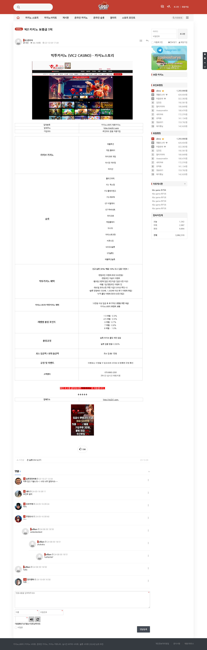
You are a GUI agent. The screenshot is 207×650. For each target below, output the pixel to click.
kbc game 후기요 (159, 190)
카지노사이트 (50, 17)
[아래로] (205, 67)
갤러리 (113, 17)
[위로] (205, 63)
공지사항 (176, 644)
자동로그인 (158, 42)
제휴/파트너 (189, 644)
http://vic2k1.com (111, 128)
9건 (26, 43)
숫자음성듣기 (31, 619)
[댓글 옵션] (148, 480)
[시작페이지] (205, 58)
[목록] (140, 40)
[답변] (147, 40)
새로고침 (38, 619)
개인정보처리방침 (162, 644)
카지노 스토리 (32, 17)
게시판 (66, 17)
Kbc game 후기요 (159, 194)
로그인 (176, 7)
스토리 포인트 (128, 17)
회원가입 (185, 7)
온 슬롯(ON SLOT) (34, 460)
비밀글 (20, 627)
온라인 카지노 (81, 17)
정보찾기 (173, 42)
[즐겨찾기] (205, 54)
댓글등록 (143, 629)
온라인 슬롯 (98, 17)
